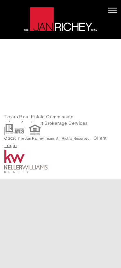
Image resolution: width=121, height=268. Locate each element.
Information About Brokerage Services (46, 123)
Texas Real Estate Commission (38, 116)
